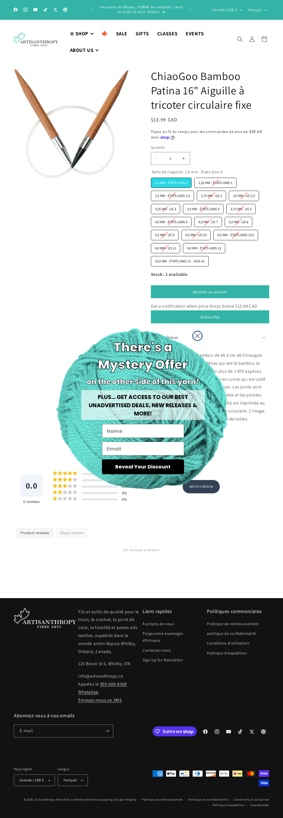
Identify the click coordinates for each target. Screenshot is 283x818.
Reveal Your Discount (143, 466)
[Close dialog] (197, 336)
